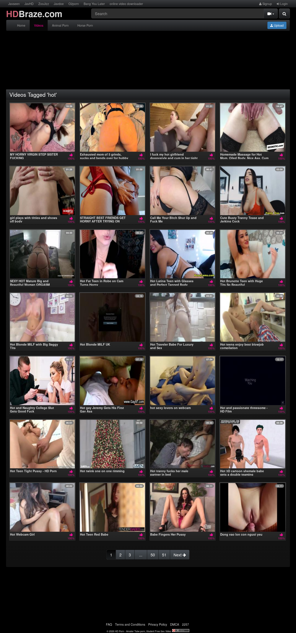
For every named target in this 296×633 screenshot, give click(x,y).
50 (153, 554)
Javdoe (59, 4)
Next (178, 554)
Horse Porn (85, 25)
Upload (278, 25)
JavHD (29, 4)
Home (21, 25)
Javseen (14, 4)
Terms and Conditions (130, 624)
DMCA (174, 624)
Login (283, 4)
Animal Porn (60, 25)
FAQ (109, 624)
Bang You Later (94, 4)
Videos (38, 25)
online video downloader (126, 4)
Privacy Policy (157, 624)
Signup (267, 4)
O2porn (73, 4)
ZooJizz (43, 4)
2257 (185, 624)
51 (164, 554)
